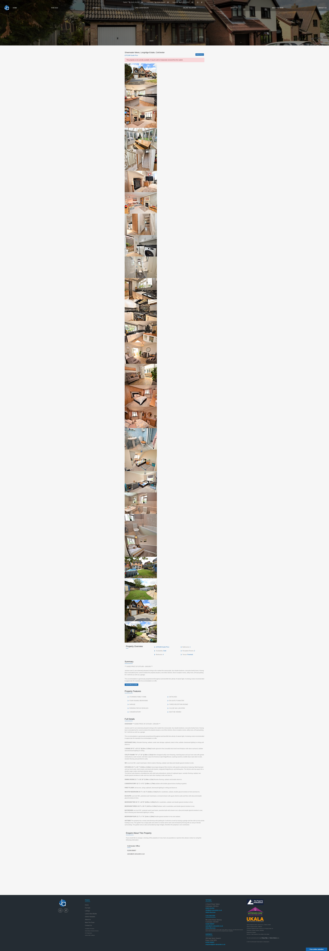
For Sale (87, 908)
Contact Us (88, 925)
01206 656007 (161, 2)
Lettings (87, 911)
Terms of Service (273, 937)
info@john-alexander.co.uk (214, 910)
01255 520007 (185, 2)
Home (87, 905)
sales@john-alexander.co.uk (136, 854)
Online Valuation (90, 916)
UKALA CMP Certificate (90, 935)
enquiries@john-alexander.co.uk (215, 944)
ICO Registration (88, 933)
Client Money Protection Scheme (92, 930)
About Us (88, 919)
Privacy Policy (265, 937)
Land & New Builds (91, 913)
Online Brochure (210, 912)
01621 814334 (135, 2)
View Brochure (131, 684)
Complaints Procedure (89, 928)
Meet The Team (89, 922)
